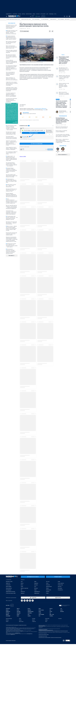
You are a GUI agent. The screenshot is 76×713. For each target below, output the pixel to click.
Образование (36, 524)
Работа (47, 519)
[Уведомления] (67, 16)
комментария (25, 31)
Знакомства (63, 145)
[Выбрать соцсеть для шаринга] (52, 31)
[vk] (25, 532)
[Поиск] (64, 16)
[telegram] (22, 532)
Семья (47, 524)
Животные (23, 522)
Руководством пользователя (43, 560)
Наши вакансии (9, 519)
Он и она (47, 512)
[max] (30, 532)
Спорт (59, 512)
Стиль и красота (61, 514)
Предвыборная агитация (10, 522)
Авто (22, 512)
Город (22, 517)
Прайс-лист (8, 514)
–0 (52, 134)
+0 (49, 134)
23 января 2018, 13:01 (23, 28)
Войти (23, 149)
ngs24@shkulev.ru (17, 564)
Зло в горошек (24, 136)
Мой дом (36, 519)
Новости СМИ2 (23, 156)
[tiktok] (33, 532)
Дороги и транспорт (24, 519)
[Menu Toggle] (6, 16)
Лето (35, 517)
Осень (47, 514)
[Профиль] (69, 16)
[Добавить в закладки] (50, 31)
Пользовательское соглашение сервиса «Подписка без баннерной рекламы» (50, 568)
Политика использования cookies (44, 565)
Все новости (11, 23)
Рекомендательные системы (43, 567)
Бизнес (22, 514)
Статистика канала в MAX (10, 524)
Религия (47, 522)
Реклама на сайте (9, 512)
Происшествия (49, 517)
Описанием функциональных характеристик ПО (46, 561)
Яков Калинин (26, 112)
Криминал (36, 514)
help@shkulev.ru (12, 565)
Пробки (38, 16)
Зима (35, 512)
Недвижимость (37, 522)
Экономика (60, 519)
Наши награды (8, 517)
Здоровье (22, 524)
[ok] (27, 532)
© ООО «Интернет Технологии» (11, 571)
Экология (59, 517)
